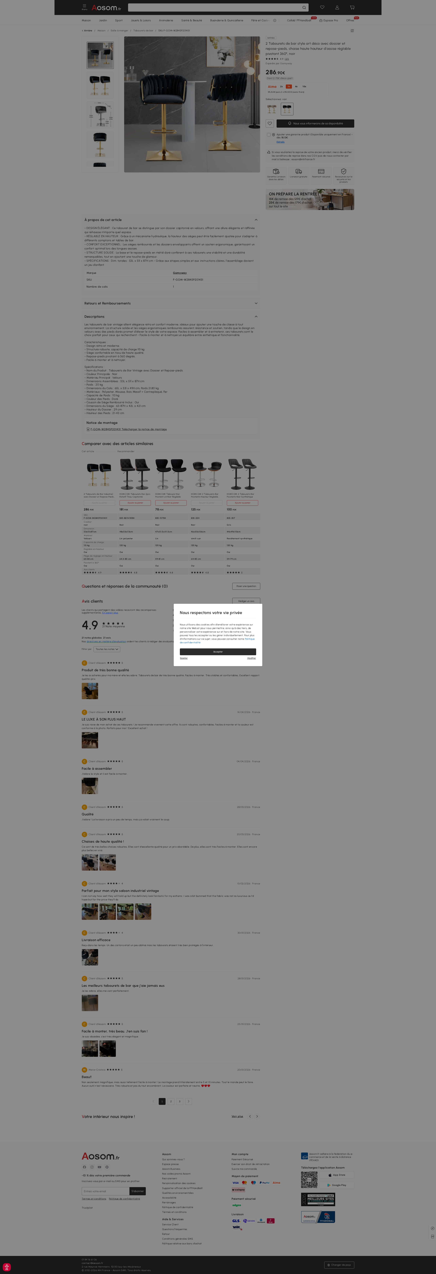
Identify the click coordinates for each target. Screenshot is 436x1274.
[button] (7, 1267)
